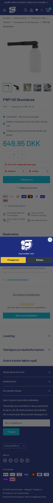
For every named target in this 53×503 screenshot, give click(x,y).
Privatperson (13, 260)
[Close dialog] (50, 240)
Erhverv (39, 260)
